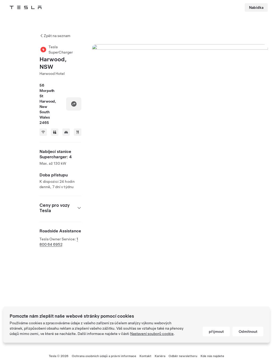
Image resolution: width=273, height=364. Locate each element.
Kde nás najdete (212, 356)
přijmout (216, 331)
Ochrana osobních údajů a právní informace (104, 356)
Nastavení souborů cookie (152, 333)
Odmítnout (248, 331)
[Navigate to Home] (25, 7)
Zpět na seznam (57, 36)
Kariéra (160, 356)
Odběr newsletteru (182, 356)
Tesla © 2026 (59, 356)
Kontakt (145, 356)
